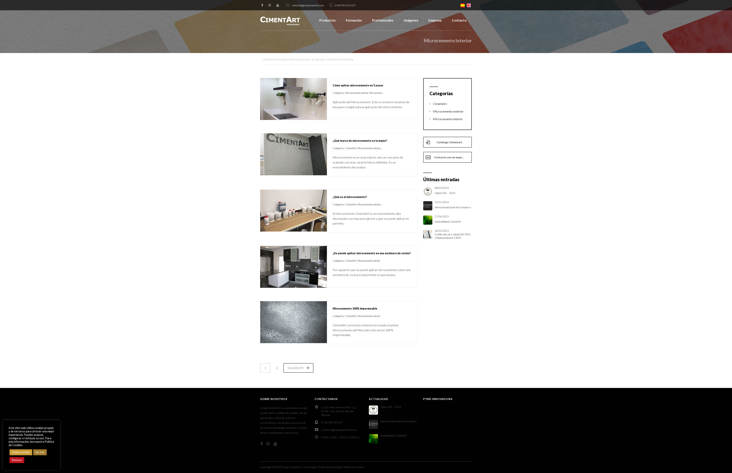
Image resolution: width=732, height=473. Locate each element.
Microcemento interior (448, 119)
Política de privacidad (330, 467)
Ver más (39, 452)
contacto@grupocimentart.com (339, 429)
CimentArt (440, 103)
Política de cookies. (354, 467)
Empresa (435, 20)
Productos (327, 20)
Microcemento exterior (448, 111)
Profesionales (382, 20)
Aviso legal (310, 467)
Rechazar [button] (17, 460)
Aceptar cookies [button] (21, 452)
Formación (354, 20)
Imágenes (411, 20)
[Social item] (262, 5)
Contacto (459, 20)
